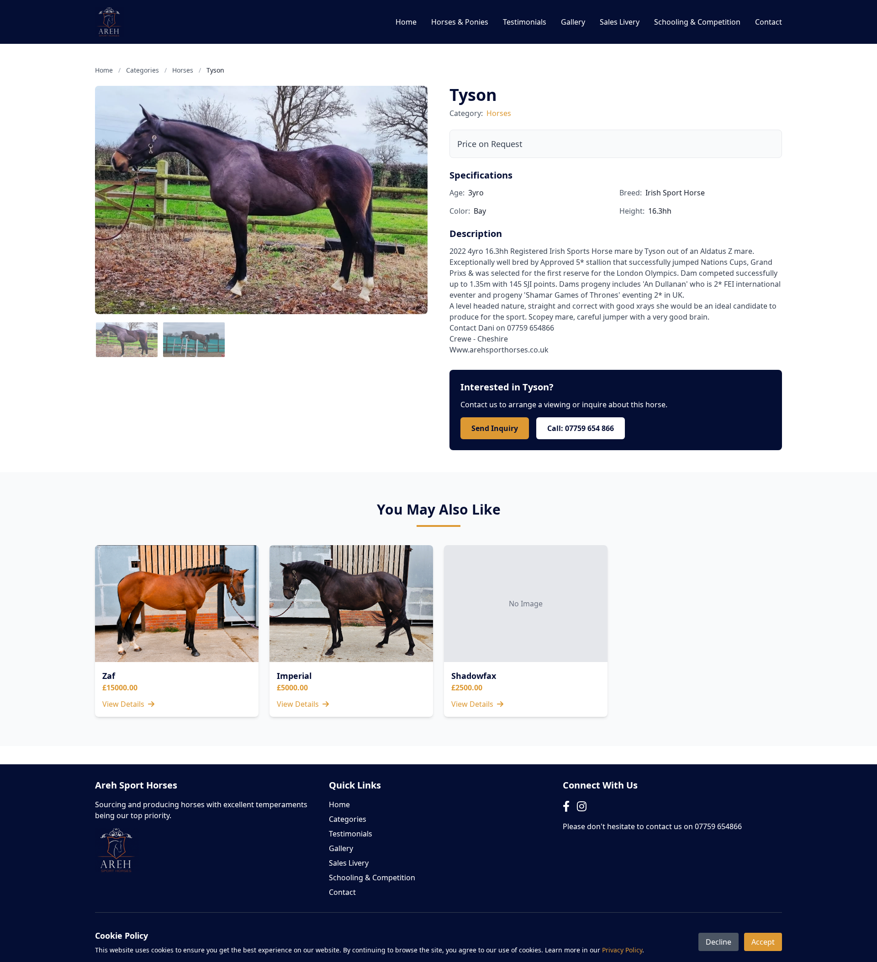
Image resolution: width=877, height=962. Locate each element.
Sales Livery (619, 22)
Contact (768, 22)
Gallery (573, 22)
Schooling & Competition (697, 22)
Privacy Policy (622, 950)
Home (406, 22)
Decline (718, 942)
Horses (182, 70)
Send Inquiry (494, 428)
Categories (142, 70)
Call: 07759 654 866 (580, 428)
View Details (124, 704)
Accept (763, 942)
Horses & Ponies (459, 22)
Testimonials (524, 22)
